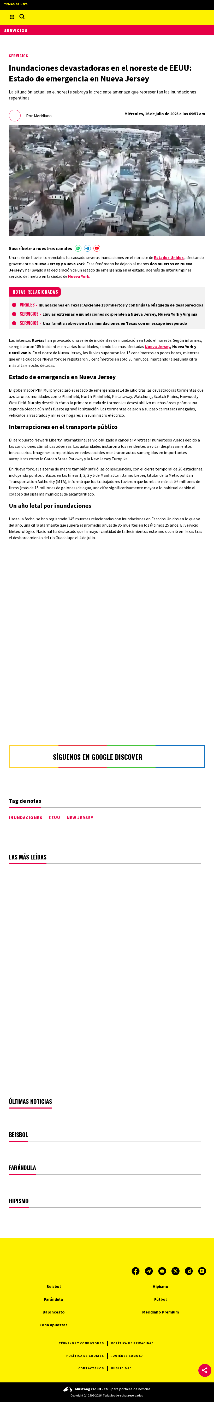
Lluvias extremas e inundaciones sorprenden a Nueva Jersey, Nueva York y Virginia (120, 314)
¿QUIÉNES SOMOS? (127, 1356)
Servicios (18, 55)
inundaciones (25, 817)
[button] (204, 1370)
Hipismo (160, 1286)
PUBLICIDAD (121, 1368)
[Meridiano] (107, 16)
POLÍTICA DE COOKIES (85, 1356)
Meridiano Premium (160, 1312)
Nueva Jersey (157, 346)
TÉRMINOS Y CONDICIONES (81, 1343)
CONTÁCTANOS (91, 1368)
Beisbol (53, 1286)
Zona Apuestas (53, 1324)
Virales (27, 305)
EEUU (54, 817)
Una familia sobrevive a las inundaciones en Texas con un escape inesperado (115, 323)
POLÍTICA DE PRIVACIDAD (132, 1343)
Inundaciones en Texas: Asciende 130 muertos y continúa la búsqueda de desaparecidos (121, 305)
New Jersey (80, 817)
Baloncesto (54, 1312)
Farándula (53, 1299)
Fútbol (160, 1299)
